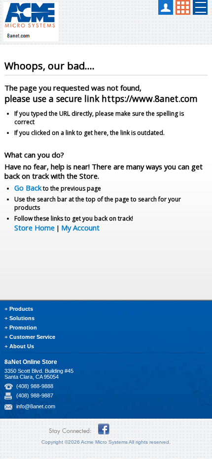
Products (21, 309)
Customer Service (32, 337)
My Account (80, 227)
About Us (21, 346)
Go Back (27, 188)
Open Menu (200, 7)
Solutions (22, 318)
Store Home (34, 227)
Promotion (23, 327)
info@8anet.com (35, 406)
